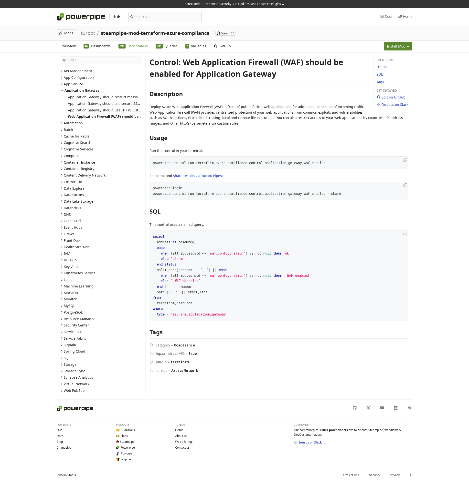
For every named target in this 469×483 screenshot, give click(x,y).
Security (374, 475)
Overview (68, 46)
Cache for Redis (76, 136)
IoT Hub (70, 260)
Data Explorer (75, 188)
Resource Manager (79, 318)
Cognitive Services (79, 149)
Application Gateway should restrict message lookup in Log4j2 (119, 97)
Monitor (70, 299)
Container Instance (79, 162)
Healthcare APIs (77, 247)
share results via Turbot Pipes (197, 175)
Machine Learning (79, 286)
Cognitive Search (77, 142)
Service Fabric (75, 338)
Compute (71, 155)
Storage (70, 364)
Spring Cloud (74, 351)
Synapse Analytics (78, 377)
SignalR (70, 345)
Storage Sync (74, 371)
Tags (380, 81)
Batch (68, 129)
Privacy (395, 475)
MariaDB (71, 292)
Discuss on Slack (395, 104)
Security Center (76, 325)
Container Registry (79, 168)
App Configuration (79, 77)
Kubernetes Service (80, 273)
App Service (73, 84)
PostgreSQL (73, 312)
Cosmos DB (73, 181)
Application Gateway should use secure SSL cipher (109, 103)
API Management (78, 71)
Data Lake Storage (78, 201)
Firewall (70, 234)
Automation (73, 123)
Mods (68, 33)
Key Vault (71, 266)
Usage (381, 66)
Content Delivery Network (85, 175)
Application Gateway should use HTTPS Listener (107, 110)
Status (66, 475)
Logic (68, 279)
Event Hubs (73, 227)
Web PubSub (74, 390)
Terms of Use (350, 475)
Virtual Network (76, 384)
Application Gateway (81, 90)
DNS (67, 214)
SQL (67, 357)
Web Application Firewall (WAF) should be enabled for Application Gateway (131, 116)
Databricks (72, 208)
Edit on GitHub (393, 97)
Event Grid (72, 220)
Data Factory (74, 194)
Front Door (72, 240)
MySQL (69, 305)
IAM (67, 253)
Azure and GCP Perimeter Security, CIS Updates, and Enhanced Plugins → (235, 4)
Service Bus (73, 331)
